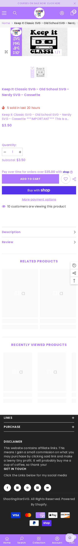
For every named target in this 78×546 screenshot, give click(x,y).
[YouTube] (47, 487)
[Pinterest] (27, 487)
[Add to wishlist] (65, 179)
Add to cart (30, 179)
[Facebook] (7, 487)
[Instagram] (17, 487)
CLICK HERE (53, 3)
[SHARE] (73, 179)
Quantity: (9, 145)
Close (74, 3)
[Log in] (61, 13)
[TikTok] (37, 487)
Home (6, 23)
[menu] (4, 13)
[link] (20, 321)
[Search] (15, 13)
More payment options (39, 199)
